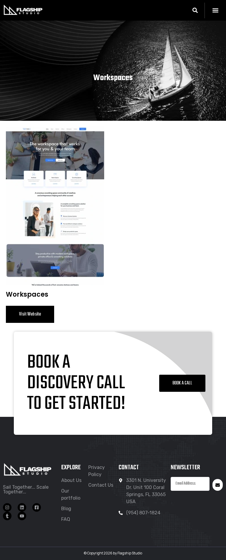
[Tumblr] (7, 516)
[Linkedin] (22, 507)
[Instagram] (7, 507)
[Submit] (217, 485)
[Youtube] (22, 516)
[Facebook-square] (36, 507)
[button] (195, 10)
